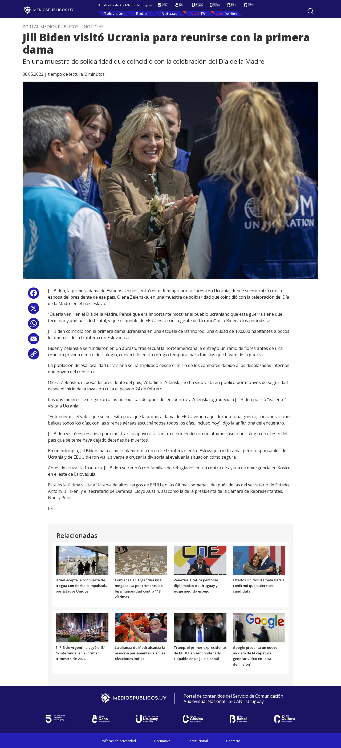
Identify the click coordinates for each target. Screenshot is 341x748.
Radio (141, 13)
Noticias (169, 13)
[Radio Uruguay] (197, 5)
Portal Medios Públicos (51, 27)
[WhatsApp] (33, 325)
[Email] (33, 340)
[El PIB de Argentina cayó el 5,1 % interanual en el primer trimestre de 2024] (82, 627)
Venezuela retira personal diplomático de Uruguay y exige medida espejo (196, 586)
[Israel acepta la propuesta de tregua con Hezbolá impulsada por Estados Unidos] (82, 560)
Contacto (233, 740)
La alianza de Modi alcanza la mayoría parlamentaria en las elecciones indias (140, 653)
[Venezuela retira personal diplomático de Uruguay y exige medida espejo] (200, 560)
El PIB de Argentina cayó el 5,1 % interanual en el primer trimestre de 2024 (81, 653)
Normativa (162, 740)
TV (202, 13)
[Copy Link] (33, 355)
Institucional (198, 740)
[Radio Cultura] (249, 5)
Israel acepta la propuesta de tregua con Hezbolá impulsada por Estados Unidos (81, 586)
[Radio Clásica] (214, 5)
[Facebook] (33, 295)
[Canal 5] (162, 5)
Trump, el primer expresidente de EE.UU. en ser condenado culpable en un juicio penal (200, 653)
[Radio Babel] (232, 5)
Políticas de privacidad (118, 740)
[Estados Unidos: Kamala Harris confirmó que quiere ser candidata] (259, 560)
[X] (33, 310)
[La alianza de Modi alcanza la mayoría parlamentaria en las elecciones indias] (141, 627)
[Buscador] (310, 11)
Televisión (113, 13)
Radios (231, 13)
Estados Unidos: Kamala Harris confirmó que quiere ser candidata (258, 586)
